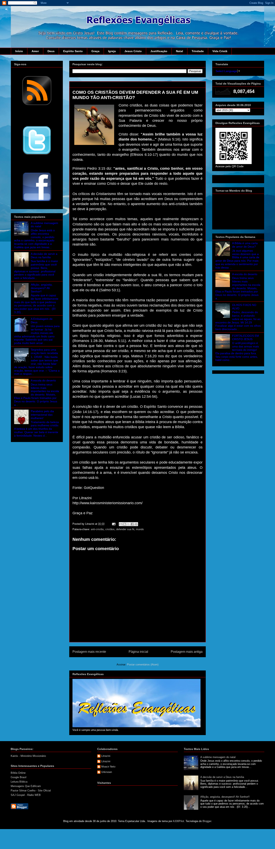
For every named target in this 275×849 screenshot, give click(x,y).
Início (19, 51)
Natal (179, 51)
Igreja (112, 51)
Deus (51, 51)
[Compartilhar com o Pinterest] (136, 524)
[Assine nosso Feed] (37, 104)
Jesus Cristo (133, 51)
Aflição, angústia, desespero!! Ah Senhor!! (42, 288)
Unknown (106, 772)
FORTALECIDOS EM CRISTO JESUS (245, 337)
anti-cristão (97, 529)
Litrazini (105, 755)
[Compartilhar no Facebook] (132, 524)
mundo (140, 529)
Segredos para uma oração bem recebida (44, 351)
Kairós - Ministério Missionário (28, 755)
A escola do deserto (43, 380)
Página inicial (138, 651)
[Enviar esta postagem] (113, 523)
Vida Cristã (219, 51)
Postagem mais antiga (187, 651)
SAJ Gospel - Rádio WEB (26, 794)
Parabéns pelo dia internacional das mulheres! (42, 415)
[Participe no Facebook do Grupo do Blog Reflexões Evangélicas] (37, 201)
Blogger (207, 821)
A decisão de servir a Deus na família (44, 255)
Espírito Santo (73, 51)
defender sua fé (125, 529)
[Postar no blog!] (125, 524)
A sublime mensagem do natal (218, 757)
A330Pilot (178, 821)
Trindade (198, 51)
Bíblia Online (18, 772)
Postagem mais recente (89, 651)
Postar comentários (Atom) (142, 664)
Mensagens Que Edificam (26, 786)
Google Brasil (18, 777)
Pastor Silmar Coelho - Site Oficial (31, 790)
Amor (35, 51)
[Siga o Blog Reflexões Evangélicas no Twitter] (37, 154)
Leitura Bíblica (19, 781)
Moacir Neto (108, 766)
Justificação (158, 51)
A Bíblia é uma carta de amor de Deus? (245, 245)
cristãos (110, 529)
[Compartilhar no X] (128, 524)
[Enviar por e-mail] (121, 524)
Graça (95, 51)
